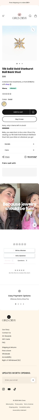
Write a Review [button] (20, 250)
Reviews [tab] (8, 260)
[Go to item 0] (17, 63)
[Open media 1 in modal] (33, 29)
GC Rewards (6, 336)
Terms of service (28, 404)
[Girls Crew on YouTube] (9, 389)
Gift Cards (6, 339)
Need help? (32, 157)
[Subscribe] (33, 380)
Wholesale (6, 354)
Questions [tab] (21, 260)
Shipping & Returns (9, 347)
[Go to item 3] (22, 63)
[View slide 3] (21, 304)
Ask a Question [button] (20, 256)
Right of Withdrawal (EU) (11, 360)
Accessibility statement (19, 410)
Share (7, 157)
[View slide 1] (15, 304)
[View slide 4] (23, 304)
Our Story (5, 330)
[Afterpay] (13, 88)
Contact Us (6, 333)
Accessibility (6, 357)
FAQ (3, 343)
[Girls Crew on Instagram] (3, 389)
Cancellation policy (24, 407)
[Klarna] (4, 88)
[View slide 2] (18, 304)
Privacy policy (19, 404)
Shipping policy (13, 407)
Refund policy (10, 404)
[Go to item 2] (19, 63)
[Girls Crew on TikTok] (14, 389)
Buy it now (19, 119)
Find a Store (6, 351)
